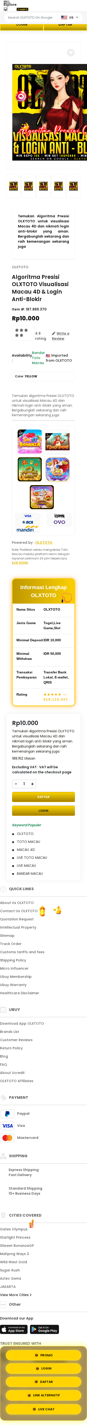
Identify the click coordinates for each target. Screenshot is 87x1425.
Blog (4, 1056)
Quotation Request (17, 919)
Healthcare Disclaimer (19, 993)
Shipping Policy (13, 960)
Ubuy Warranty (13, 984)
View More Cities (15, 1294)
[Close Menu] (5, 10)
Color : (26, 376)
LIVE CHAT (46, 1410)
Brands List (9, 1031)
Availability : (22, 358)
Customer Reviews (16, 1039)
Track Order (11, 943)
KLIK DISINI (20, 563)
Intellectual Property (18, 927)
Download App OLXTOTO (22, 1023)
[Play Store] (44, 1331)
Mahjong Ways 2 (14, 1253)
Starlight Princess (15, 1237)
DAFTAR (65, 24)
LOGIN (21, 24)
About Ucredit (12, 1072)
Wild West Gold (13, 1262)
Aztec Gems (10, 1278)
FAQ (3, 1064)
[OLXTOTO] (22, 9)
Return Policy (11, 1048)
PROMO (46, 1355)
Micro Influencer (14, 968)
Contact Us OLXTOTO (19, 911)
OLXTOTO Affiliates (16, 1081)
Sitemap (7, 935)
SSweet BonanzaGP (17, 1245)
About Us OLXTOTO (17, 902)
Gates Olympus (14, 1229)
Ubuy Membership (16, 976)
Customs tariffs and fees (22, 952)
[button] (71, 52)
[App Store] (14, 1331)
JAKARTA (8, 1286)
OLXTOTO (20, 267)
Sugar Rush (10, 1270)
